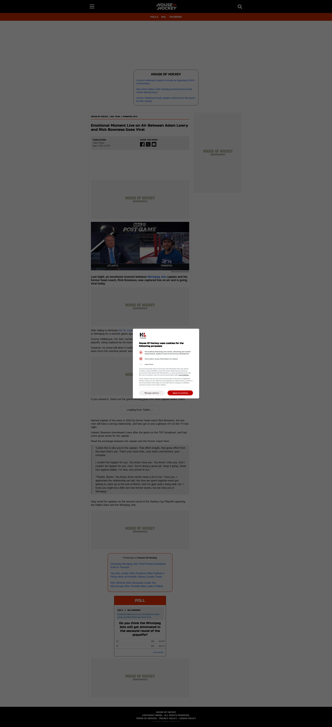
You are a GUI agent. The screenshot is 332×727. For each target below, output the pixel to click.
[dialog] (166, 363)
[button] (166, 364)
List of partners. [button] (183, 375)
